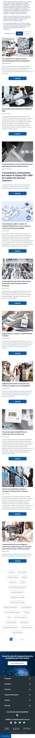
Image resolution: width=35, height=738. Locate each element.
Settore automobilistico (21, 617)
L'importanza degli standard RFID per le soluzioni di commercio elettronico (14, 433)
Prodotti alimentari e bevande (12, 612)
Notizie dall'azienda (26, 607)
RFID (9, 617)
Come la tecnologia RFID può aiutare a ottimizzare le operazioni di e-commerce (15, 490)
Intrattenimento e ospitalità (17, 597)
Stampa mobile (24, 622)
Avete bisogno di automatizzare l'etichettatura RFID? (17, 110)
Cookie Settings (5, 736)
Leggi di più (17, 78)
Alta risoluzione (22, 572)
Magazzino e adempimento (10, 607)
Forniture (22, 582)
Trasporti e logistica (17, 632)
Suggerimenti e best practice (10, 627)
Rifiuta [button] (27, 33)
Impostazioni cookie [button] (9, 33)
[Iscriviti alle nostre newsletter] (17, 715)
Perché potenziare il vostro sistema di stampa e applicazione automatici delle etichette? (17, 165)
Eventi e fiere (13, 582)
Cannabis (24, 577)
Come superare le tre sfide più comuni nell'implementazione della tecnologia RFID (16, 60)
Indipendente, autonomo (17, 592)
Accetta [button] (19, 33)
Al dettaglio (11, 572)
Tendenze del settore (26, 627)
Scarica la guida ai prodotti (17, 663)
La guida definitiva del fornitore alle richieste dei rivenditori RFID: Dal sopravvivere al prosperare (16, 283)
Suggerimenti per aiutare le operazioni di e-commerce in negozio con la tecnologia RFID (16, 385)
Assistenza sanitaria (13, 577)
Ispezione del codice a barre (17, 602)
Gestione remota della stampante (17, 587)
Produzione (27, 612)
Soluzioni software (11, 622)
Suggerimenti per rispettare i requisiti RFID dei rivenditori (17, 335)
